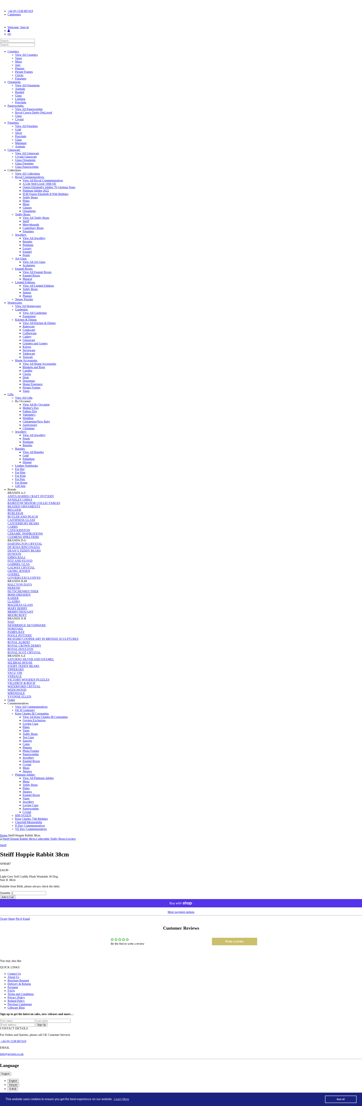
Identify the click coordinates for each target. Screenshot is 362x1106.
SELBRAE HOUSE (20, 662)
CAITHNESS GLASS (21, 520)
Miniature (21, 143)
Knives (27, 346)
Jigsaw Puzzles (24, 299)
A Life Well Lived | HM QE (39, 183)
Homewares (15, 302)
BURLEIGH (15, 513)
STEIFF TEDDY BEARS (23, 666)
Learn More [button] (121, 1099)
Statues (27, 292)
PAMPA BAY (16, 632)
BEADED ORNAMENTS (24, 506)
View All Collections (27, 173)
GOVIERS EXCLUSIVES (24, 577)
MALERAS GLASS (20, 604)
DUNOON (14, 554)
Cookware (29, 329)
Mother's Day (31, 408)
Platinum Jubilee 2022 (36, 190)
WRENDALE (16, 693)
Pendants (28, 245)
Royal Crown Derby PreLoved (33, 112)
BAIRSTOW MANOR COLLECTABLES (34, 503)
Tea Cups (28, 737)
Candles (27, 370)
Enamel (27, 251)
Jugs (17, 65)
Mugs (18, 61)
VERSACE (15, 676)
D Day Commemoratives (30, 825)
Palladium (29, 458)
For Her (20, 469)
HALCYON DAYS (20, 584)
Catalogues (14, 14)
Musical (27, 279)
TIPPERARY (16, 669)
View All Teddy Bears (36, 217)
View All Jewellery (34, 238)
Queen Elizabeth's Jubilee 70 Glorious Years (49, 187)
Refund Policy (16, 1000)
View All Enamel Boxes (37, 272)
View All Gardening (35, 312)
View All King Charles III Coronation (45, 717)
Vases (18, 58)
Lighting (20, 99)
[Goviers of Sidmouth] (181, 21)
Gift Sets (20, 486)
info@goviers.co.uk (12, 1054)
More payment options (181, 912)
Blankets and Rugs (34, 367)
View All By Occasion (36, 404)
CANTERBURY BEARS (23, 523)
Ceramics (13, 51)
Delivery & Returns (19, 983)
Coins (26, 744)
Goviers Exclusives (34, 720)
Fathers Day (30, 411)
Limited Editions (25, 282)
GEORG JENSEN (19, 571)
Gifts (11, 394)
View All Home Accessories (39, 363)
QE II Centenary (25, 710)
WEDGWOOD (17, 689)
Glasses (27, 207)
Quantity (5, 893)
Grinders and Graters (35, 343)
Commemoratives (18, 703)
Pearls (26, 255)
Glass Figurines (24, 163)
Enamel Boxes (24, 268)
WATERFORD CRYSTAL (24, 686)
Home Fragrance (33, 384)
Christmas (29, 428)
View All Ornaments (27, 85)
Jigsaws (27, 771)
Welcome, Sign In (18, 27)
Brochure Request (18, 980)
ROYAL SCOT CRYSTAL (24, 652)
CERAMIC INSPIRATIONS (25, 533)
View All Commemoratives (31, 706)
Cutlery (27, 336)
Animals (20, 88)
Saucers (27, 740)
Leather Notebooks (26, 465)
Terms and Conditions (21, 994)
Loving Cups (30, 723)
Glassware (14, 149)
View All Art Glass (34, 262)
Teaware (28, 357)
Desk (26, 377)
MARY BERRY (17, 608)
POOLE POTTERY (20, 635)
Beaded (19, 92)
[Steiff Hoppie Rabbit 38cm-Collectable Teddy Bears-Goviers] (181, 839)
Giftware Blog (16, 1007)
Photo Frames (31, 750)
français (13, 1084)
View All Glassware (27, 153)
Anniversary (30, 425)
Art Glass (21, 258)
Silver (18, 133)
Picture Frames (24, 71)
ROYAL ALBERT (19, 642)
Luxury (27, 248)
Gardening (21, 309)
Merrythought (31, 224)
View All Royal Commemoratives (43, 180)
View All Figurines (26, 126)
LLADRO (14, 601)
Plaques (19, 68)
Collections (15, 170)
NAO (11, 621)
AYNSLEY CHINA (20, 499)
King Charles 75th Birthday (31, 818)
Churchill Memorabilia (28, 822)
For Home (21, 482)
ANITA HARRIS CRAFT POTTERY (31, 496)
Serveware (29, 350)
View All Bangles (33, 452)
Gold (18, 129)
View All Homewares (28, 306)
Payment (13, 987)
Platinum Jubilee (25, 774)
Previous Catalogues (20, 1004)
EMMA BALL (17, 557)
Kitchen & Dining (26, 319)
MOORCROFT (17, 615)
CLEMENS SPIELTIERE (23, 537)
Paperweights (16, 105)
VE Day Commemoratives (31, 829)
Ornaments (14, 82)
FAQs (11, 990)
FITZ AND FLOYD (20, 560)
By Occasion (23, 401)
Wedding (28, 418)
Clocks (19, 75)
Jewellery (21, 234)
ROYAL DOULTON (20, 649)
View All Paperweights (29, 109)
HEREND (14, 588)
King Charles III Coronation (32, 713)
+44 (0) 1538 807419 (20, 11)
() (9, 34)
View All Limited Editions (38, 285)
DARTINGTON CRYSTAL (25, 543)
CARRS (13, 526)
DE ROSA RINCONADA (24, 547)
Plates (26, 200)
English (6, 1073)
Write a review (234, 941)
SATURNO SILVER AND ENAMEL (31, 659)
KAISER (13, 598)
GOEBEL (14, 574)
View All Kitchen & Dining (39, 323)
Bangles (27, 241)
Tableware (29, 353)
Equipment (29, 316)
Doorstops (29, 380)
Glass (18, 95)
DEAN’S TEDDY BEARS (24, 550)
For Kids (20, 475)
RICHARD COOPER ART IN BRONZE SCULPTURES (43, 638)
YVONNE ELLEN (19, 696)
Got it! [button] (341, 1099)
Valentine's (29, 414)
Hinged (27, 462)
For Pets (20, 479)
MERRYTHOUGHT (20, 611)
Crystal (19, 119)
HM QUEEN (23, 815)
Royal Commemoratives (30, 177)
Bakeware (29, 326)
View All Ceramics (26, 54)
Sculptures (29, 265)
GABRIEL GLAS (19, 564)
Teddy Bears (30, 197)
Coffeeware (30, 333)
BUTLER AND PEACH (23, 516)
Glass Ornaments (25, 160)
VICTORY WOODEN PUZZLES (28, 679)
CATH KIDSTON (19, 530)
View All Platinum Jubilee (38, 778)
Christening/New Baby (36, 421)
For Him (20, 472)
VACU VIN (15, 672)
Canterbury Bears (33, 228)
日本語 (12, 1089)
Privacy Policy (16, 997)
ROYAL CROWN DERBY (24, 645)
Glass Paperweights (26, 166)
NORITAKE (15, 628)
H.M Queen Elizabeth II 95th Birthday (46, 194)
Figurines (20, 78)
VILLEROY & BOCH (21, 683)
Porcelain (20, 102)
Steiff (26, 221)
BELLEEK (14, 509)
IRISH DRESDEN (19, 594)
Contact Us (14, 973)
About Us (13, 977)
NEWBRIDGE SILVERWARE (27, 625)
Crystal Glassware (26, 156)
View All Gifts (23, 397)
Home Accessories (26, 360)
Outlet (11, 700)
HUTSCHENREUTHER (23, 591)
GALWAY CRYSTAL (21, 567)
